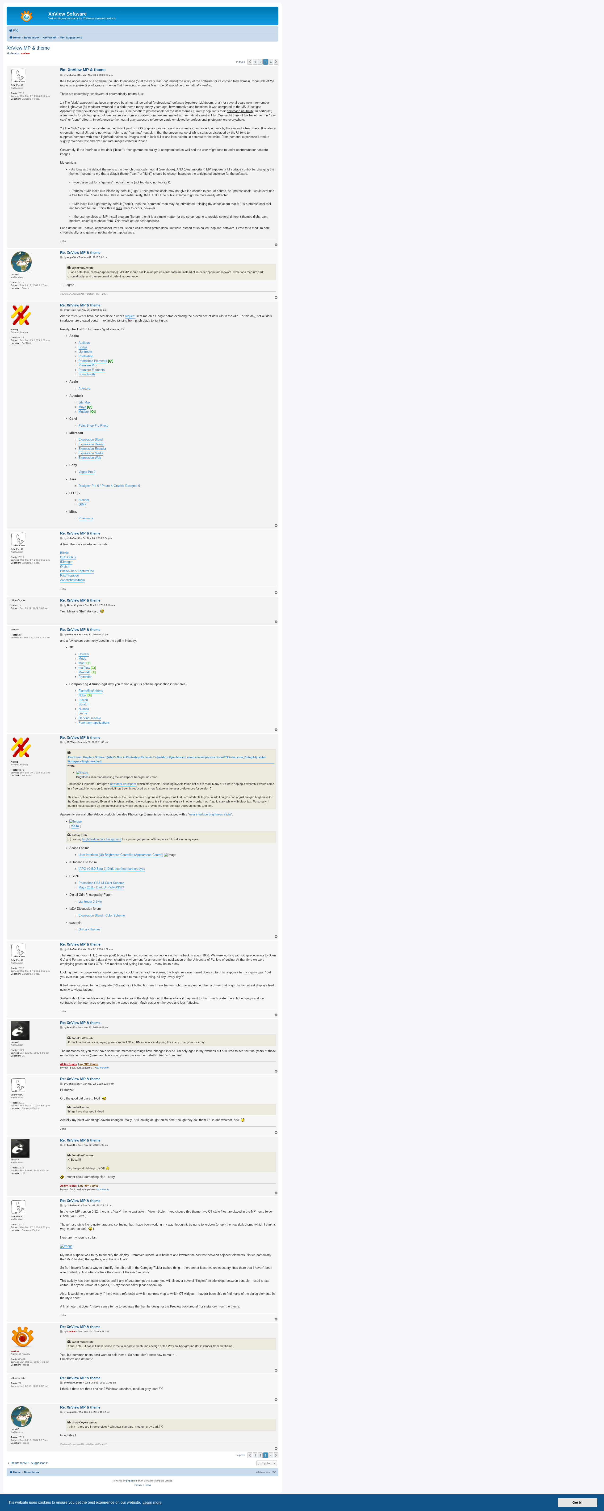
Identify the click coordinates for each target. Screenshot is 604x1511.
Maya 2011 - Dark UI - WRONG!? (101, 887)
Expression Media (91, 453)
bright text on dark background (101, 839)
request (130, 316)
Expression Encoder (92, 448)
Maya (82, 407)
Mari (81, 663)
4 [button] (271, 62)
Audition (84, 342)
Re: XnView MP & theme (82, 70)
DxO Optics (68, 557)
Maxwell (84, 672)
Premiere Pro (87, 365)
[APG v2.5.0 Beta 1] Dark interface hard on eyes (112, 868)
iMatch (64, 566)
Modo (82, 658)
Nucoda (84, 709)
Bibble (64, 553)
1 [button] (255, 62)
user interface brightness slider (210, 814)
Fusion (83, 700)
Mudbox (84, 411)
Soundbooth (87, 374)
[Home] (28, 15)
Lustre (83, 713)
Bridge (83, 347)
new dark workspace (123, 784)
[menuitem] (13, 30)
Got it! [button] (577, 1502)
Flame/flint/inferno (91, 690)
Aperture (84, 388)
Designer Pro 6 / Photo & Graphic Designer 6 (109, 486)
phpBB (130, 1480)
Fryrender (85, 677)
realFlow (84, 668)
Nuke (82, 695)
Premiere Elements (92, 370)
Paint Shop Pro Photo (93, 425)
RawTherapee (69, 575)
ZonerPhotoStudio (72, 580)
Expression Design (91, 444)
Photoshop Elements (93, 361)
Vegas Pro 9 (87, 472)
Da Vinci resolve (90, 718)
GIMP (83, 504)
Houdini (84, 654)
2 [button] (260, 62)
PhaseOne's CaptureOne (77, 571)
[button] (249, 62)
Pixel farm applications (94, 722)
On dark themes (90, 929)
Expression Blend (91, 439)
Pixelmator (86, 518)
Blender (84, 500)
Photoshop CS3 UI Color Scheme (101, 883)
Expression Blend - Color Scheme (102, 915)
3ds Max (84, 402)
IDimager (66, 562)
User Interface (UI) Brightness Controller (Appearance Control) (121, 855)
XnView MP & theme (28, 48)
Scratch (84, 704)
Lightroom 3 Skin (90, 901)
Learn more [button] (152, 1502)
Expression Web (90, 457)
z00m (75, 826)
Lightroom (85, 351)
